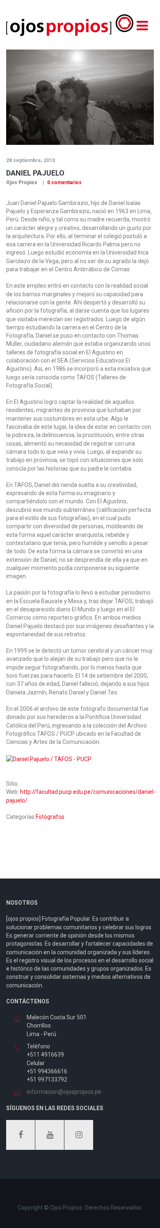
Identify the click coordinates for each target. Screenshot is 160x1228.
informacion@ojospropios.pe (64, 1091)
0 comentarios (64, 182)
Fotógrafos (50, 816)
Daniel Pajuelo (35, 173)
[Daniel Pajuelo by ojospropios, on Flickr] (48, 758)
